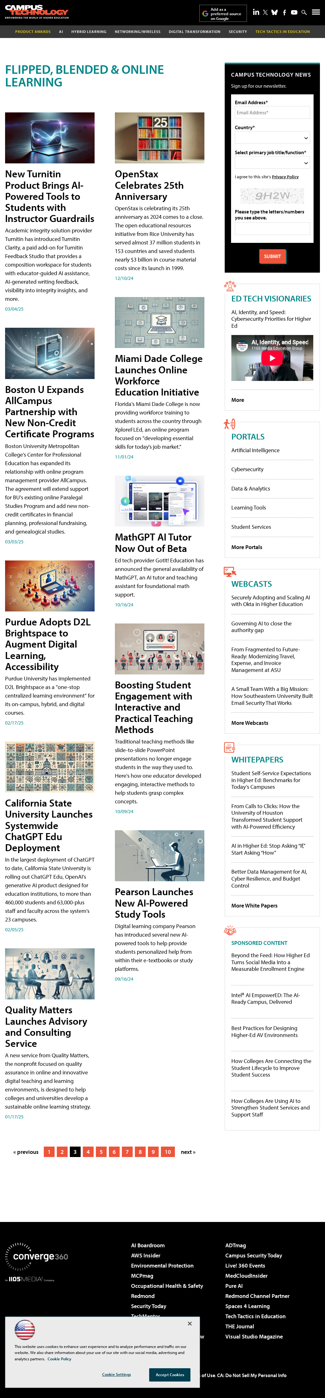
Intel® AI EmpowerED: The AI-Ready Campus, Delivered (265, 998)
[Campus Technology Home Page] (37, 12)
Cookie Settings (116, 1374)
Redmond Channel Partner (257, 1296)
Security (238, 31)
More (237, 399)
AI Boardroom (148, 1245)
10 (168, 1151)
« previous (26, 1151)
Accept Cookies (170, 1374)
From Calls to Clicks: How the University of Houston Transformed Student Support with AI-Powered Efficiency (266, 816)
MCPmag (142, 1275)
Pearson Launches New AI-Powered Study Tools (154, 902)
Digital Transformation (195, 31)
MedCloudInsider (246, 1275)
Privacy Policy (285, 177)
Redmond (143, 1296)
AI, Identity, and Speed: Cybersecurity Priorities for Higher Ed (271, 318)
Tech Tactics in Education (255, 1316)
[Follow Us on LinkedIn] (256, 12)
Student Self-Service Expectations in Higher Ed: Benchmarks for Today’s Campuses (271, 779)
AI (61, 31)
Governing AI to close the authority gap (261, 627)
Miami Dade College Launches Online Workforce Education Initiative (159, 375)
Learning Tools (248, 507)
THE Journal (239, 1326)
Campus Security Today (253, 1255)
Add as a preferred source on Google (226, 14)
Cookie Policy (59, 1358)
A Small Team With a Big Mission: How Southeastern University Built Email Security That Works (272, 695)
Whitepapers (257, 759)
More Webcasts (250, 722)
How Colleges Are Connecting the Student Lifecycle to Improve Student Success (271, 1068)
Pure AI (234, 1285)
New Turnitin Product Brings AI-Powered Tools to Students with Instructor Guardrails (49, 196)
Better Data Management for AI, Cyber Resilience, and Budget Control (269, 878)
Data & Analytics (250, 488)
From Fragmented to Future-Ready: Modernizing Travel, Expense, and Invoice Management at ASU (265, 660)
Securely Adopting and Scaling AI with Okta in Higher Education (270, 601)
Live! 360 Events (245, 1265)
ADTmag (235, 1245)
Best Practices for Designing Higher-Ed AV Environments (264, 1031)
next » (188, 1151)
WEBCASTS (251, 583)
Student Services (251, 526)
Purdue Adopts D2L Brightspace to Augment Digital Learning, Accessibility (48, 644)
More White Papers (254, 905)
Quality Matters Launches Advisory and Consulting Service (46, 1026)
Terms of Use (201, 1375)
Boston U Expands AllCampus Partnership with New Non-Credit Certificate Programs (49, 411)
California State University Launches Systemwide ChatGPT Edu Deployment (49, 825)
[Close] (190, 1324)
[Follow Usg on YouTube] (294, 12)
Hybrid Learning (89, 31)
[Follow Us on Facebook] (285, 12)
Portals (248, 436)
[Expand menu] (316, 13)
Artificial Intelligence (255, 450)
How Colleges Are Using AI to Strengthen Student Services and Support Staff (270, 1108)
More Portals (246, 547)
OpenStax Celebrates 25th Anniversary (149, 184)
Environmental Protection (162, 1265)
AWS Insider (145, 1255)
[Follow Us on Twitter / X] (265, 12)
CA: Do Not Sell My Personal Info (252, 1375)
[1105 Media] (36, 1314)
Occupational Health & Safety (167, 1285)
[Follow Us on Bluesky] (274, 12)
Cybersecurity (247, 469)
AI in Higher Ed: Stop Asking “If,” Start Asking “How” (268, 849)
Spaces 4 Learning (247, 1306)
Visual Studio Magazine (254, 1336)
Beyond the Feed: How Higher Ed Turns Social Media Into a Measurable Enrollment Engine (270, 962)
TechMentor (145, 1316)
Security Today (148, 1306)
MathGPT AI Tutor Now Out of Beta (153, 542)
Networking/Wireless (138, 31)
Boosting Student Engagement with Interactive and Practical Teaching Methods (154, 707)
